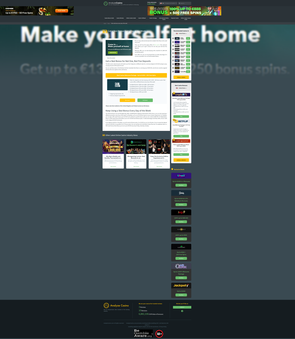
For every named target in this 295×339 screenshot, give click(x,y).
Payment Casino (175, 18)
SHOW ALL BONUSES (181, 160)
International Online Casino (164, 18)
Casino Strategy (153, 18)
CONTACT (182, 307)
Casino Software (142, 18)
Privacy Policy (162, 326)
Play (188, 38)
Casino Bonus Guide (109, 18)
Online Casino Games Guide (186, 18)
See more (127, 100)
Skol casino (156, 45)
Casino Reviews (120, 18)
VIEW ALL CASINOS (181, 77)
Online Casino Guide (131, 18)
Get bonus (145, 100)
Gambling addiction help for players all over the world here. (143, 326)
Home (105, 23)
